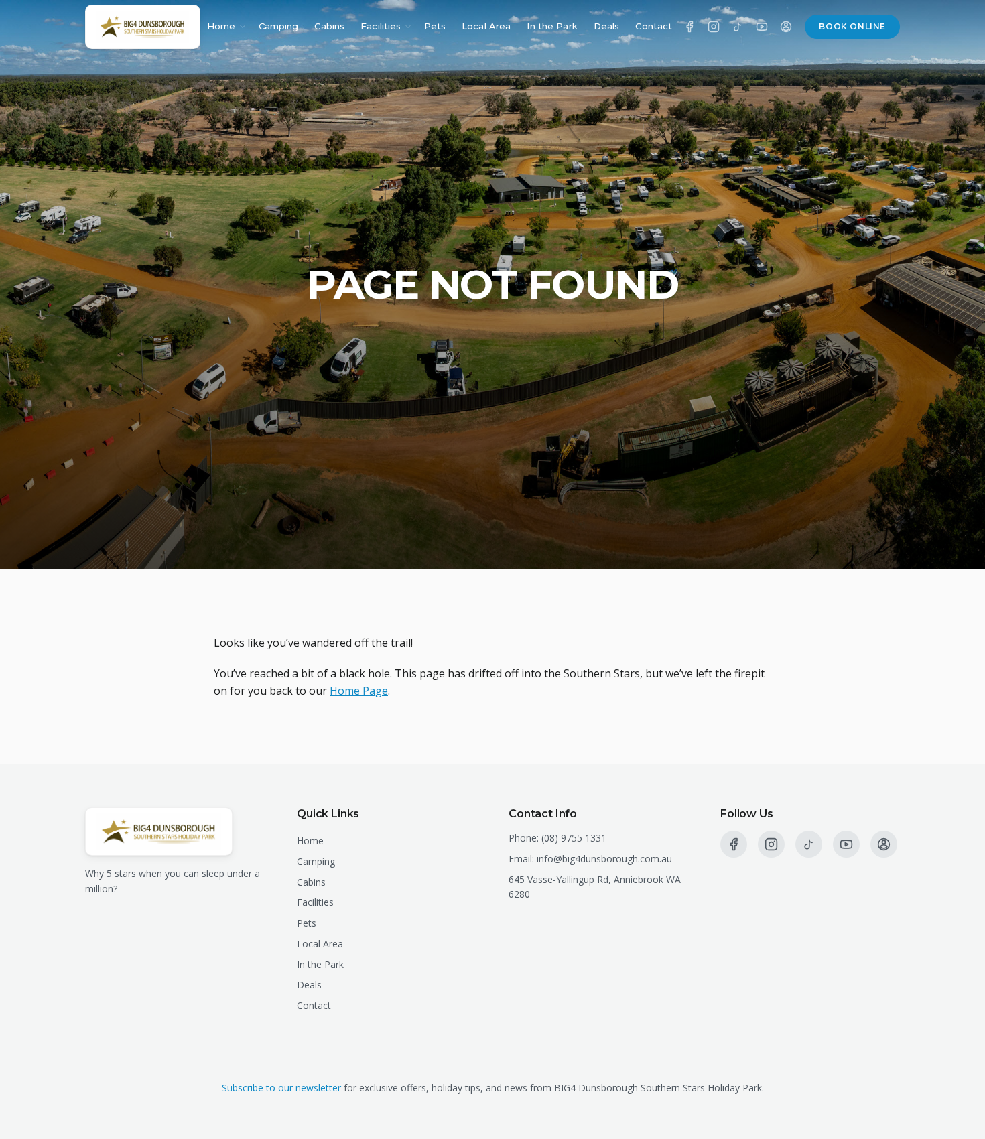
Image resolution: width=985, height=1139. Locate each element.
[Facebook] (689, 27)
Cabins (329, 26)
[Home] (142, 27)
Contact (653, 26)
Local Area (486, 26)
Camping (279, 26)
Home (221, 26)
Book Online (852, 26)
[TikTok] (737, 27)
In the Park (552, 26)
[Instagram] (713, 27)
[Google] (786, 27)
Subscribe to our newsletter (281, 1087)
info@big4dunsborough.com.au (604, 858)
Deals (607, 26)
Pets (435, 26)
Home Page (359, 690)
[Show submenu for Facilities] (408, 27)
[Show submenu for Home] (242, 27)
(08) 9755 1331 (573, 837)
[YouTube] (762, 27)
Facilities (380, 26)
